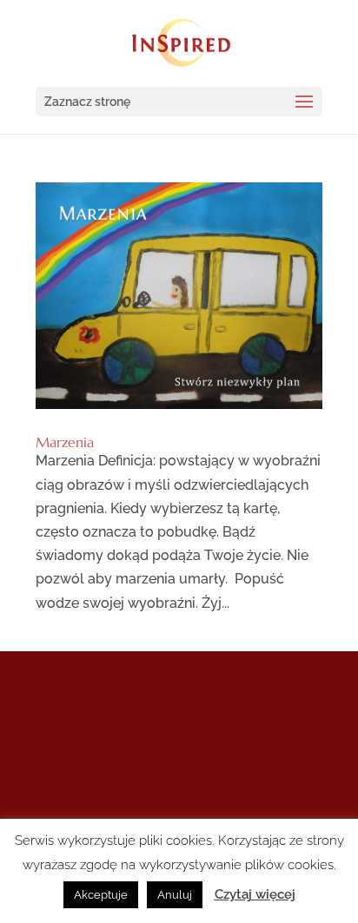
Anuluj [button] (174, 894)
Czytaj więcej (255, 894)
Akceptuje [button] (101, 894)
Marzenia (65, 442)
